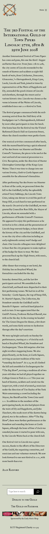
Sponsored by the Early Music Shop (24, 519)
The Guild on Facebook (24, 506)
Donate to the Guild (24, 499)
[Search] (38, 492)
